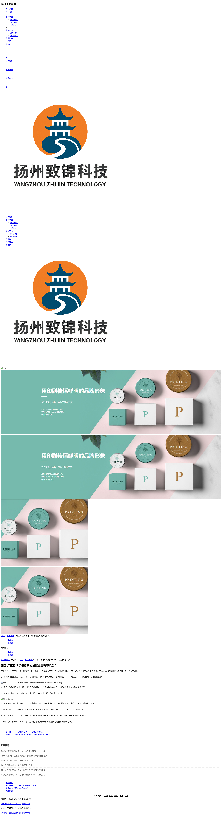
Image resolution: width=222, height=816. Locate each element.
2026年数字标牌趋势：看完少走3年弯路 (17, 760)
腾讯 (111, 796)
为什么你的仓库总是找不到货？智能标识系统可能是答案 (24, 756)
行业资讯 (14, 36)
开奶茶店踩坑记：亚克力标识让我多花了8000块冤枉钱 (23, 775)
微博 (126, 796)
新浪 (116, 796)
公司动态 (14, 33)
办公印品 (14, 20)
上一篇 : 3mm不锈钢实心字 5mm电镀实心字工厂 (25, 732)
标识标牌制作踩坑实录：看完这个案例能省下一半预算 (23, 751)
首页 (3, 636)
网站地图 (26, 804)
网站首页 (9, 9)
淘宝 (121, 796)
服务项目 (9, 17)
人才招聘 (9, 38)
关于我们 (9, 12)
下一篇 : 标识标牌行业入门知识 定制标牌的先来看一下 (28, 735)
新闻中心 (9, 30)
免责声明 (9, 44)
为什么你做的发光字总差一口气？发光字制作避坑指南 (23, 770)
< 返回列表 (5, 660)
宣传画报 (14, 22)
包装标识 (14, 25)
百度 (106, 796)
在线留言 (9, 41)
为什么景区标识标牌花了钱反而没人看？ (17, 765)
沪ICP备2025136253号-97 (11, 804)
